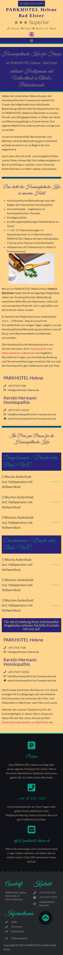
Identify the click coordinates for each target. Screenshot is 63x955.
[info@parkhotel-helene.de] (31, 829)
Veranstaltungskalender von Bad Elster (25, 722)
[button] (31, 41)
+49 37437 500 (32, 799)
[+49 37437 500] (31, 787)
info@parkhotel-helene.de (31, 841)
